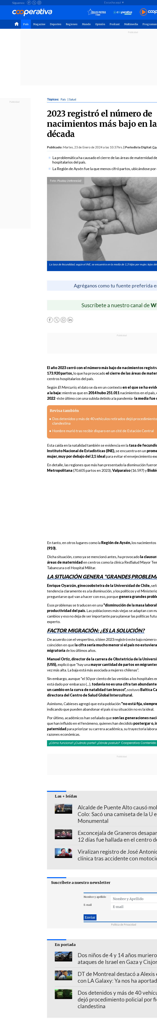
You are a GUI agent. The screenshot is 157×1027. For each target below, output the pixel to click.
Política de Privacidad (123, 924)
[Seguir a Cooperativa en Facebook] (29, 2)
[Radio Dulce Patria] (96, 12)
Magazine (39, 24)
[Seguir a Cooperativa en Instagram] (39, 2)
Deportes (55, 24)
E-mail (88, 904)
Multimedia (131, 24)
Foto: (53, 180)
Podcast (115, 24)
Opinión (100, 24)
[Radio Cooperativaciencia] (122, 12)
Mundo (86, 24)
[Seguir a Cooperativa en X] (34, 2)
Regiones (71, 24)
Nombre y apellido (95, 896)
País (26, 24)
